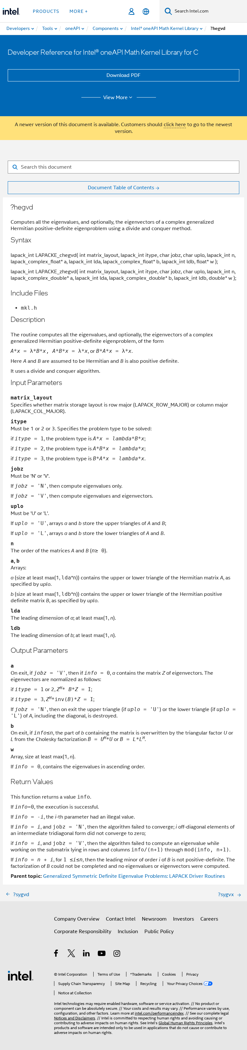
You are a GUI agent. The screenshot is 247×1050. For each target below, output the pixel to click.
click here (175, 124)
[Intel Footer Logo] (20, 975)
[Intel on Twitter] (72, 954)
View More (115, 97)
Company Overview (76, 919)
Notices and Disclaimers (74, 1018)
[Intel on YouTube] (102, 954)
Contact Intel (120, 919)
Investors (183, 919)
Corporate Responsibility (82, 931)
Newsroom (154, 919)
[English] (146, 11)
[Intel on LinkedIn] (87, 954)
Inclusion (128, 931)
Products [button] (46, 11)
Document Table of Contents (121, 187)
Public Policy (159, 931)
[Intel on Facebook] (56, 954)
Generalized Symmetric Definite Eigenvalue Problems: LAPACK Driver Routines (134, 876)
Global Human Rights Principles (186, 1022)
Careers (209, 919)
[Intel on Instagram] (117, 954)
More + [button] (78, 11)
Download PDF (123, 75)
